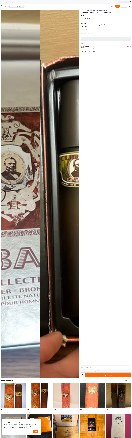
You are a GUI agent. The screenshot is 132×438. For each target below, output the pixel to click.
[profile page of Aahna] (82, 47)
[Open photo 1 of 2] (20, 194)
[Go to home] (4, 6)
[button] (127, 380)
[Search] (24, 6)
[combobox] (15, 6)
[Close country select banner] (130, 1)
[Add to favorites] (82, 375)
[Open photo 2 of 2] (59, 194)
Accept (35, 431)
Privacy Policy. (24, 427)
